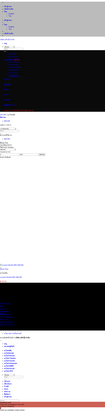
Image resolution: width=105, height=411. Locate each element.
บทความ (7, 100)
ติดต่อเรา (7, 105)
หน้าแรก (7, 79)
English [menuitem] (11, 14)
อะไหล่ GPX (12, 75)
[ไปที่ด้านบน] (1, 340)
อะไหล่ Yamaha (10, 358)
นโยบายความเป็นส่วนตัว (13, 333)
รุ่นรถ (6, 389)
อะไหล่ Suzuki (9, 361)
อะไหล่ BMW (13, 70)
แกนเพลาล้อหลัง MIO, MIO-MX (11, 277)
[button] (5, 43)
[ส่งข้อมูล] (1, 133)
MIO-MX (7, 121)
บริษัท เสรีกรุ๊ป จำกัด (7, 39)
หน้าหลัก (3, 115)
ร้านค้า (6, 386)
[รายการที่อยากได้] (1, 267)
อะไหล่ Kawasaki (10, 363)
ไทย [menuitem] (9, 16)
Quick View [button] (4, 269)
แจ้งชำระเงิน (8, 9)
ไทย (5, 11)
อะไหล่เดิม (12, 54)
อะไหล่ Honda (13, 59)
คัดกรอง (42, 154)
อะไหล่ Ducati (13, 73)
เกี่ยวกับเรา (8, 84)
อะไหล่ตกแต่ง (13, 57)
